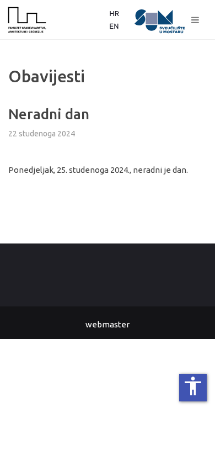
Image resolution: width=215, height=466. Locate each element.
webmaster (107, 324)
